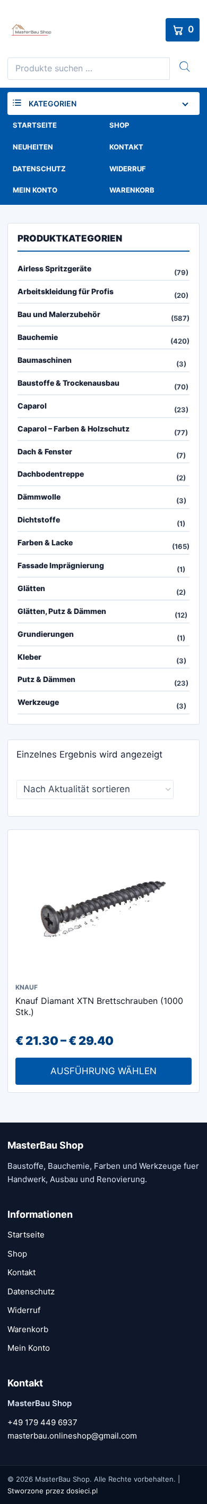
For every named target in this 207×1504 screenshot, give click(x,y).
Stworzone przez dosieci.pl (52, 1490)
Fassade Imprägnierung (61, 565)
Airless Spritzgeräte (54, 268)
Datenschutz (39, 168)
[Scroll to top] (188, 1465)
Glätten (31, 588)
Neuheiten (33, 147)
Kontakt (126, 147)
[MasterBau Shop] (83, 29)
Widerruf (127, 168)
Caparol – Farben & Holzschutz (74, 428)
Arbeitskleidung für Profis (66, 291)
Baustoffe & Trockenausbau (68, 382)
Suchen (185, 66)
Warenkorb (131, 190)
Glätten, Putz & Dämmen (62, 611)
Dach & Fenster (45, 451)
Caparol (32, 405)
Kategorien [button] (52, 103)
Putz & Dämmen (46, 679)
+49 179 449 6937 (42, 1422)
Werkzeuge (38, 702)
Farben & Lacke (45, 542)
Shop (119, 125)
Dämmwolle (39, 496)
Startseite (35, 125)
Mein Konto (35, 190)
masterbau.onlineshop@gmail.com (72, 1436)
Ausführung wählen (103, 1071)
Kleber (29, 656)
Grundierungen (46, 633)
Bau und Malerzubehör (59, 314)
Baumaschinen (45, 359)
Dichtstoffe (39, 519)
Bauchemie (38, 337)
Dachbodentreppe (51, 473)
